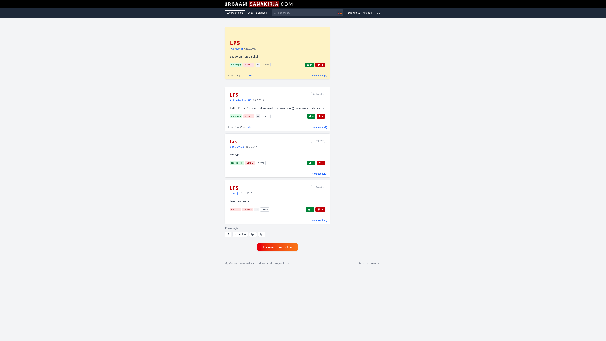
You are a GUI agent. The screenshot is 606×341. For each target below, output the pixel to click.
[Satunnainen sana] (339, 13)
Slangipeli (261, 12)
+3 (258, 64)
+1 (258, 116)
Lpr (253, 234)
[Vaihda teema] (378, 13)
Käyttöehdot (231, 263)
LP (228, 234)
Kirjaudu (367, 12)
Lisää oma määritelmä (277, 247)
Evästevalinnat (247, 263)
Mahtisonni (237, 48)
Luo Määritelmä (235, 12)
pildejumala (237, 147)
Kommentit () (319, 75)
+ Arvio (266, 64)
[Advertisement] (357, 74)
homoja (234, 193)
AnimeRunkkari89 (240, 100)
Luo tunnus (354, 12)
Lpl (261, 234)
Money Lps (240, 234)
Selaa (251, 12)
